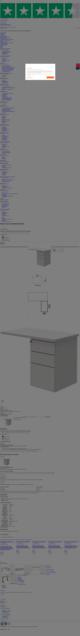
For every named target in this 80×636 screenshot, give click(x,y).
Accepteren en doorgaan (50, 77)
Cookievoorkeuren (29, 77)
